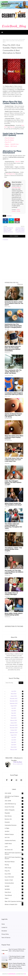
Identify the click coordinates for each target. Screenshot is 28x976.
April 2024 (17, 744)
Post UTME (14, 874)
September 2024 (16, 732)
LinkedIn (14, 211)
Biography (14, 813)
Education (14, 822)
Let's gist (14, 837)
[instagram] (21, 780)
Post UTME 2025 (14, 877)
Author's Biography (14, 810)
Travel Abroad (14, 895)
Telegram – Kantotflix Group (12, 144)
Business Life (14, 819)
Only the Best (17, 762)
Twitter (18, 209)
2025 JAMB (14, 800)
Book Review (14, 816)
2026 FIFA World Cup (14, 803)
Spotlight (14, 886)
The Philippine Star (10, 174)
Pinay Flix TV (8, 142)
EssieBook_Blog (14, 26)
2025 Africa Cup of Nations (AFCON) (14, 797)
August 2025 (17, 705)
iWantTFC (17, 161)
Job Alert (14, 831)
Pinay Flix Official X (9, 138)
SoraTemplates (12, 973)
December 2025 (16, 698)
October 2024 (16, 730)
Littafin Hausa (14, 843)
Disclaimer (4, 930)
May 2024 (17, 742)
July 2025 (17, 708)
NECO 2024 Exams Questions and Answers (14, 853)
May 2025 (17, 713)
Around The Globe (14, 807)
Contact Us (4, 927)
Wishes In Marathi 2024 (14, 904)
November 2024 (16, 727)
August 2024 (17, 735)
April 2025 (17, 715)
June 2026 (17, 691)
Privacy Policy (5, 934)
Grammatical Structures (14, 825)
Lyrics (14, 846)
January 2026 (17, 696)
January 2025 (17, 722)
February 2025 (16, 720)
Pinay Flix (8, 39)
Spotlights (14, 889)
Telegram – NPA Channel (11, 146)
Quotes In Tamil (14, 880)
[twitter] (12, 780)
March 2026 (17, 693)
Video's (14, 898)
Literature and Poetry (14, 840)
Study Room (14, 892)
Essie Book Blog (16, 187)
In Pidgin (14, 828)
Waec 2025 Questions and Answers (14, 901)
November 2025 (16, 701)
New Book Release (14, 861)
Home (4, 39)
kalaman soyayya (14, 834)
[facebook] (7, 780)
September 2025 (16, 703)
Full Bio (18, 211)
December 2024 (16, 725)
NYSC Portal (14, 867)
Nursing (14, 864)
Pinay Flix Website (9, 140)
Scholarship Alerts (14, 883)
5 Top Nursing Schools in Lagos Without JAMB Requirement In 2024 (17, 958)
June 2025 (17, 710)
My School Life (14, 849)
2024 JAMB (14, 793)
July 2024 (17, 737)
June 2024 (17, 739)
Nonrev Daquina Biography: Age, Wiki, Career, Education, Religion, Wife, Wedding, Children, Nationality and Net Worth (17, 966)
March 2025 (17, 718)
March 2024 (17, 747)
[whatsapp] (16, 780)
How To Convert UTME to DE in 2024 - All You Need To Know (17, 950)
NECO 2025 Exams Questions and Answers (14, 858)
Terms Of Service (6, 937)
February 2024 (16, 749)
